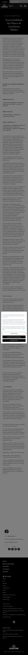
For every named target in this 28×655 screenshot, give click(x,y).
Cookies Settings (14, 333)
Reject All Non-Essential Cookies (14, 336)
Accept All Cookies (14, 340)
